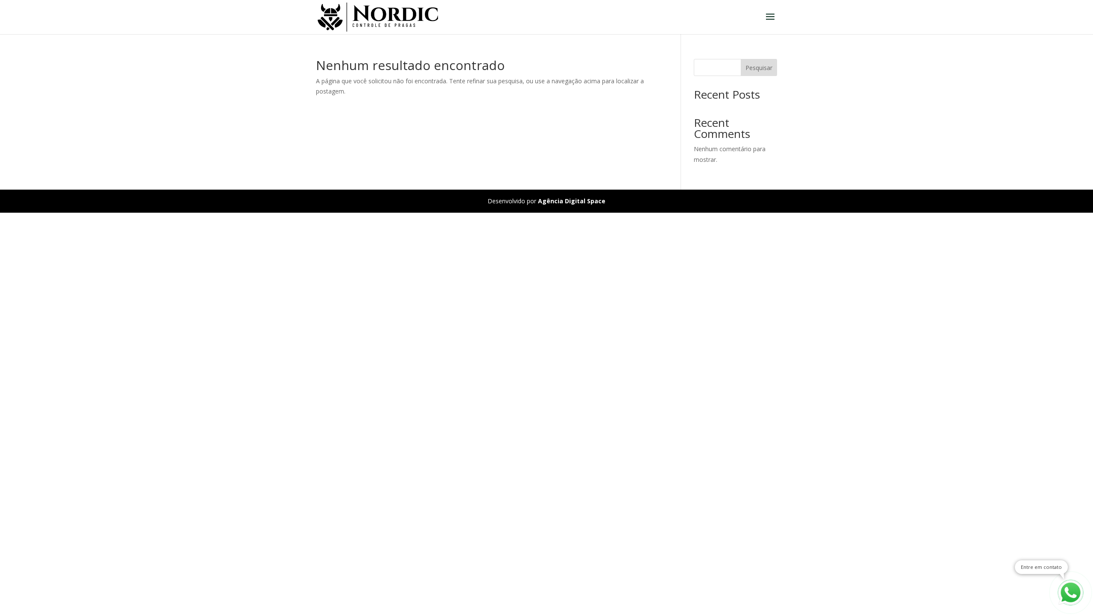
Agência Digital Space (571, 201)
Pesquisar (758, 68)
